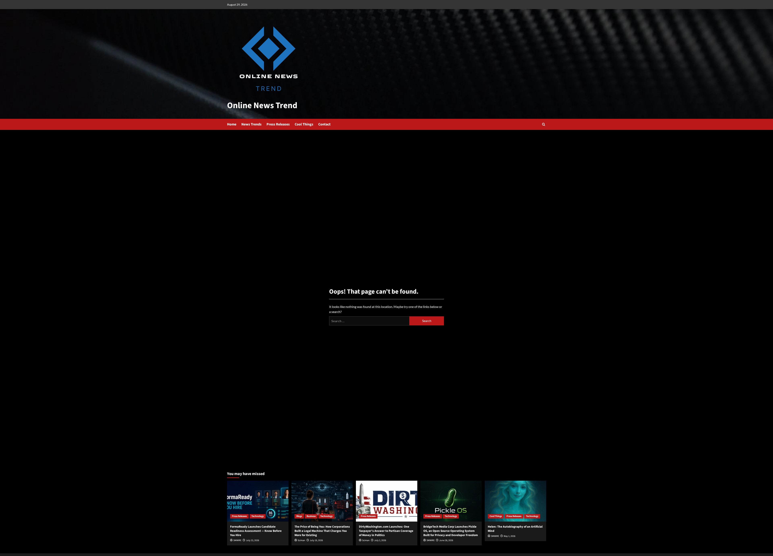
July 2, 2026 (380, 540)
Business (311, 516)
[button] (543, 124)
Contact (324, 124)
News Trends (251, 124)
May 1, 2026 (509, 536)
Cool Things (304, 124)
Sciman (301, 540)
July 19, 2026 (316, 540)
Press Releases (278, 124)
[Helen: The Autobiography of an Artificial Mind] (515, 501)
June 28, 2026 (446, 540)
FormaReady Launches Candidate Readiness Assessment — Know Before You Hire (256, 531)
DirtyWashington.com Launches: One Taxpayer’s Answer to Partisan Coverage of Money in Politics (386, 531)
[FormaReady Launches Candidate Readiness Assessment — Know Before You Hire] (257, 501)
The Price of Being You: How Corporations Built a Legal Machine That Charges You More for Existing (322, 531)
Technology (257, 516)
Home (231, 124)
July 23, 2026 (252, 540)
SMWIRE (237, 540)
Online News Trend (262, 105)
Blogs (299, 516)
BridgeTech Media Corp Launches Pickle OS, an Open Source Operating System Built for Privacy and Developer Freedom (450, 531)
